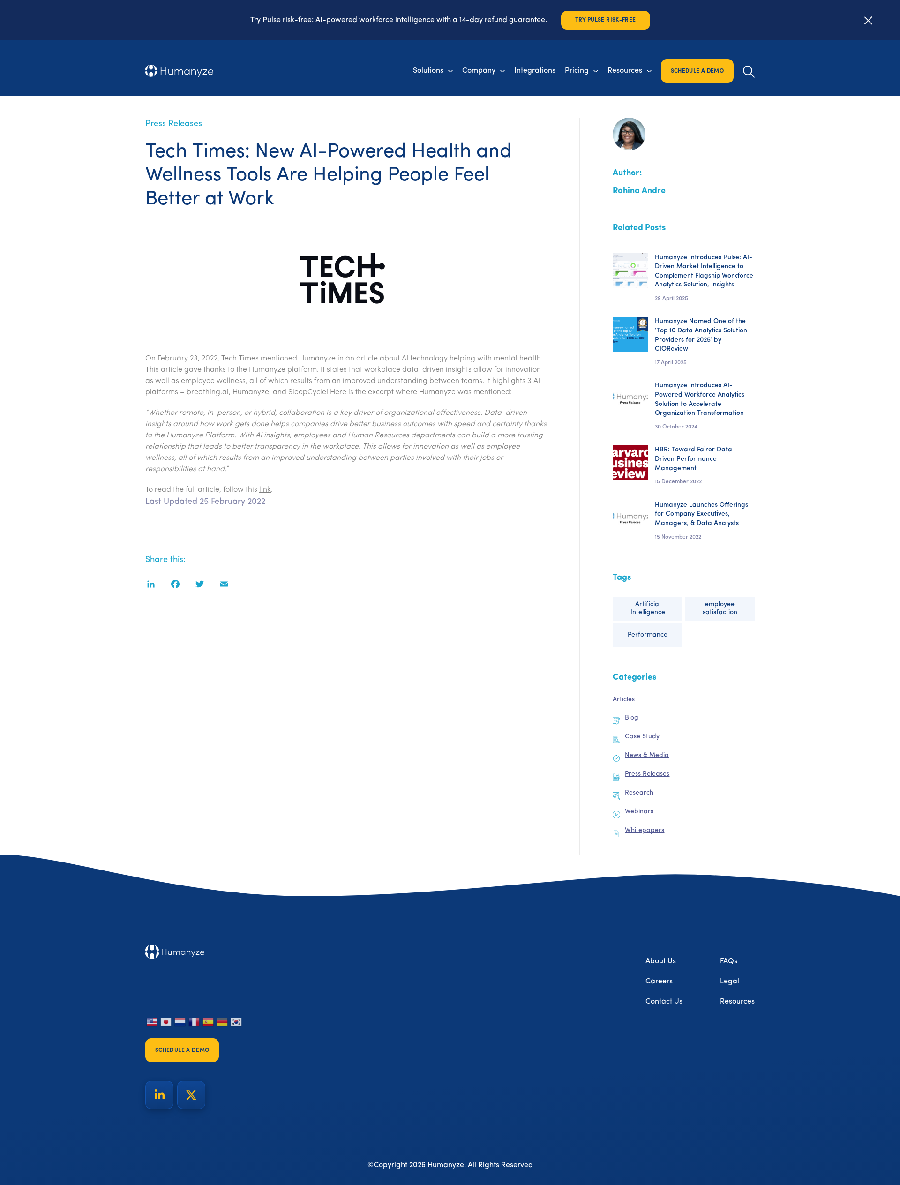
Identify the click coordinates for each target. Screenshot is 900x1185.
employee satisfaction (720, 608)
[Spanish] (208, 1022)
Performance (648, 634)
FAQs (728, 961)
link (265, 490)
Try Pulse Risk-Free (605, 20)
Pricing (577, 71)
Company (478, 71)
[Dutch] (180, 1022)
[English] (152, 1022)
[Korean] (237, 1022)
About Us (660, 961)
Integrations (534, 71)
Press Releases (173, 124)
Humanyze (184, 435)
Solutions (428, 71)
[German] (223, 1022)
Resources (625, 71)
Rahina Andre (639, 191)
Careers (659, 981)
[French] (194, 1022)
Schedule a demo (697, 71)
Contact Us (663, 1001)
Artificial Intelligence (647, 608)
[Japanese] (166, 1022)
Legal (729, 981)
